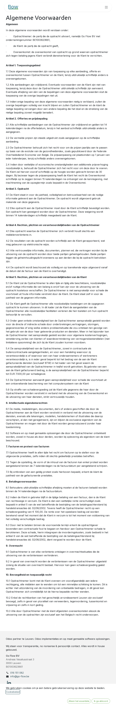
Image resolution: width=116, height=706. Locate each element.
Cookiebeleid (13, 692)
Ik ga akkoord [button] (101, 701)
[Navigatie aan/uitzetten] (106, 7)
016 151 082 (17, 672)
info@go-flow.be (19, 676)
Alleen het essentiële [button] (79, 701)
